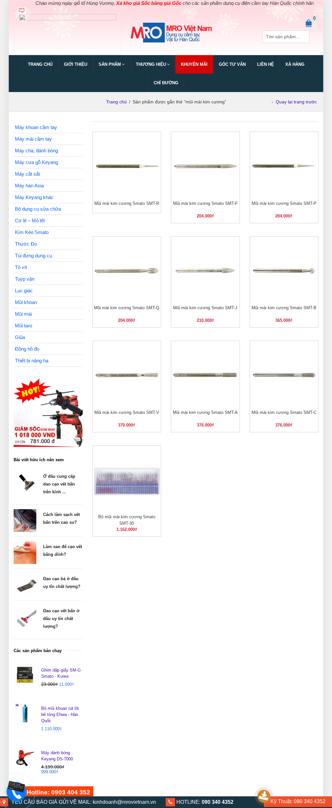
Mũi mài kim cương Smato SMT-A (205, 412)
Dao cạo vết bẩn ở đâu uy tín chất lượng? (61, 618)
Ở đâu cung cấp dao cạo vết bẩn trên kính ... (59, 484)
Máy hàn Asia (29, 185)
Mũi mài (23, 314)
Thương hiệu (151, 64)
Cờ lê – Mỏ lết (30, 220)
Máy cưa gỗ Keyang (36, 162)
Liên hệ (265, 64)
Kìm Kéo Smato (32, 232)
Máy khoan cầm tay (36, 127)
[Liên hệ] (15, 786)
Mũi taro (23, 325)
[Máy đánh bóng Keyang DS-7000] (25, 757)
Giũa (20, 337)
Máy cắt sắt (27, 174)
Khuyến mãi (194, 64)
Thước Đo (26, 244)
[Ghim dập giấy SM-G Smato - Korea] (25, 675)
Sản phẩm (110, 64)
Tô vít (21, 267)
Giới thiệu (75, 64)
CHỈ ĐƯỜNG (166, 82)
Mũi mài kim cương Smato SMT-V (126, 412)
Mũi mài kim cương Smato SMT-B (284, 307)
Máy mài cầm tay (33, 139)
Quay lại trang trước (296, 101)
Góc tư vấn (232, 64)
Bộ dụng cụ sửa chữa (38, 209)
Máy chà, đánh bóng (36, 150)
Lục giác (24, 290)
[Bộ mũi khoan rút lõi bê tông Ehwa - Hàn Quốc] (25, 713)
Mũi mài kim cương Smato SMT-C (284, 412)
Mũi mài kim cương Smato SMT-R (126, 203)
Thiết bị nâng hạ (31, 360)
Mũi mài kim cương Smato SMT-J (205, 307)
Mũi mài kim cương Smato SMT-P (284, 203)
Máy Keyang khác (34, 197)
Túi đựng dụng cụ (33, 255)
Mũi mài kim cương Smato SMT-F (205, 203)
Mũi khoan (26, 302)
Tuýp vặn (24, 279)
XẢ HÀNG (294, 64)
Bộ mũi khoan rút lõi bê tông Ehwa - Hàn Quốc (60, 714)
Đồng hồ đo (27, 349)
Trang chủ (40, 64)
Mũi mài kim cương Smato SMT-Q (126, 307)
